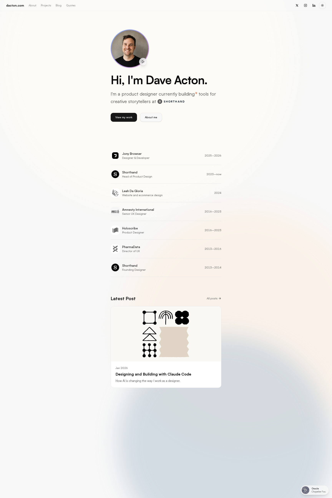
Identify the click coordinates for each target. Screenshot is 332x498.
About (32, 5)
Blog (58, 5)
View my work (123, 117)
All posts (212, 298)
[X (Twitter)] (297, 5)
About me (151, 117)
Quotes (71, 5)
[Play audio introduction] (143, 62)
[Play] (305, 490)
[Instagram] (305, 5)
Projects (46, 5)
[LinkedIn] (313, 5)
